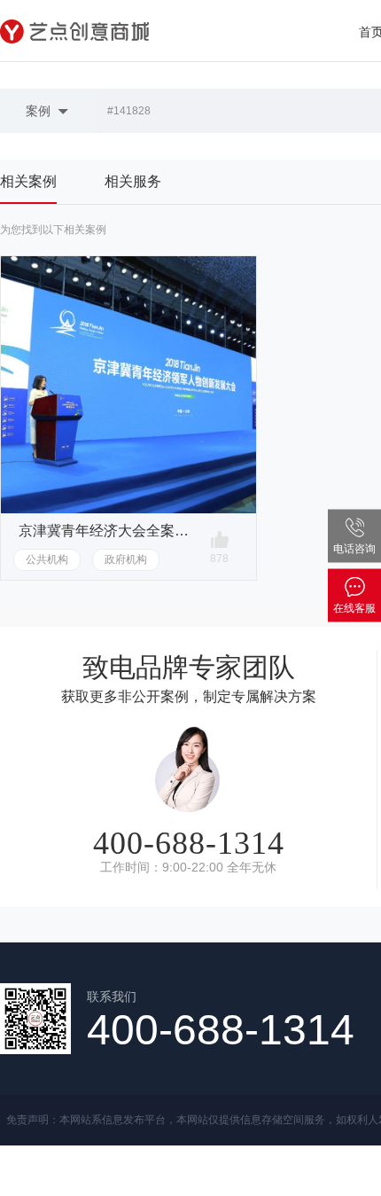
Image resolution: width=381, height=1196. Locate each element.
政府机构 (126, 559)
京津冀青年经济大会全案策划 (107, 530)
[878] (220, 540)
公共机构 (47, 559)
